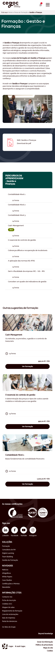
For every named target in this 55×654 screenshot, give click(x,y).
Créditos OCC (7, 604)
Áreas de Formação (21, 12)
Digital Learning (8, 553)
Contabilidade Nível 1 (14, 455)
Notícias (5, 570)
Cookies (50, 651)
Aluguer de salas (8, 607)
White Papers (7, 577)
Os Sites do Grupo (8, 627)
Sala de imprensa (8, 618)
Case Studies (7, 580)
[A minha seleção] (40, 5)
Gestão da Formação (10, 560)
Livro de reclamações (10, 614)
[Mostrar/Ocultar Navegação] (47, 5)
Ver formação (27, 366)
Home (10, 12)
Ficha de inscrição (9, 600)
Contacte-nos (7, 597)
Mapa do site (48, 648)
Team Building (7, 557)
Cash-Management (13, 335)
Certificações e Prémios (11, 584)
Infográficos (6, 573)
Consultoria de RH (9, 550)
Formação (6, 546)
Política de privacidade (44, 645)
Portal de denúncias (9, 621)
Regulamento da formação (12, 611)
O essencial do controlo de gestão (20, 395)
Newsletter (6, 587)
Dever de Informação (45, 642)
